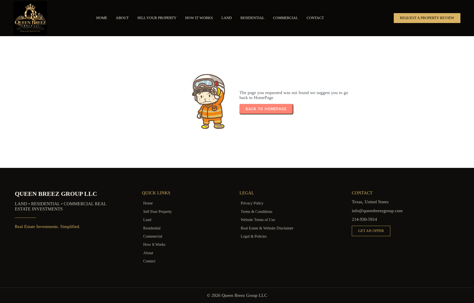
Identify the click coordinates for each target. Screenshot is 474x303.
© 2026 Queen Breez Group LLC (237, 295)
